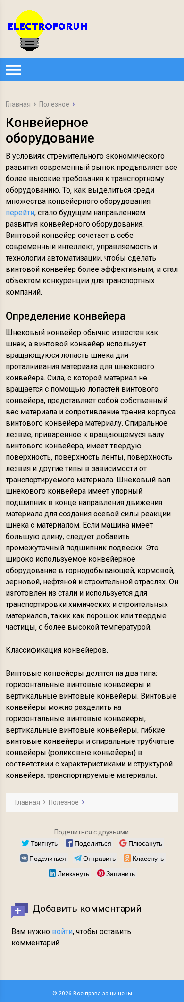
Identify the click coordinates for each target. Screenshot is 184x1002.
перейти (20, 212)
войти (62, 931)
